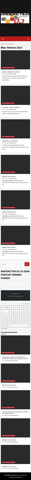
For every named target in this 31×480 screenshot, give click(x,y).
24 (19, 322)
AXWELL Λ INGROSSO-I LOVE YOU (11, 72)
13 (3, 318)
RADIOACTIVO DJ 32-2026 (9, 440)
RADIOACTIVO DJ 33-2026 (9, 385)
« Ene (2, 328)
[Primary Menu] (2, 38)
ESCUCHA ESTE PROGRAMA (8, 172)
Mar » (6, 328)
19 (28, 318)
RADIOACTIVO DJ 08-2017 (9, 176)
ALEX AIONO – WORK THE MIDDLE (11, 107)
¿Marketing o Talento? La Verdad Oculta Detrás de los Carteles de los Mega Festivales (15, 357)
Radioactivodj (12, 74)
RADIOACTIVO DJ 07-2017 (9, 212)
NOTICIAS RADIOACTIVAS (8, 67)
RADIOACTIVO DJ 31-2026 (9, 466)
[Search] (28, 39)
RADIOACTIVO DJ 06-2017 (9, 247)
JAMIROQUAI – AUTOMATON (9, 141)
